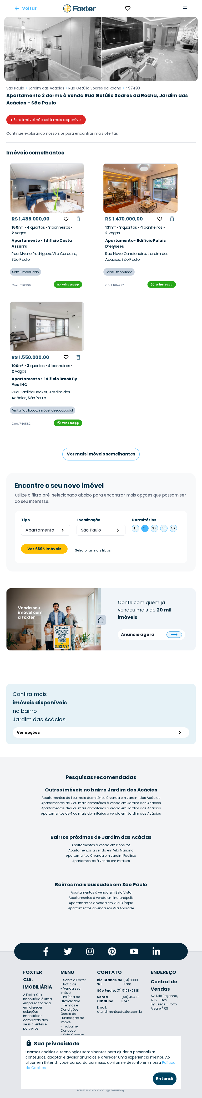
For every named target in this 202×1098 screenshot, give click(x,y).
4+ (164, 528)
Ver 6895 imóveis (44, 548)
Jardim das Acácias (46, 88)
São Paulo (15, 88)
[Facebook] (45, 951)
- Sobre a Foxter (72, 980)
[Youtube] (134, 951)
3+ (154, 528)
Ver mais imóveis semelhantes (101, 454)
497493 (132, 88)
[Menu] (185, 8)
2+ (145, 528)
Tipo (25, 520)
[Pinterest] (112, 951)
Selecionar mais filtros (93, 550)
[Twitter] (67, 951)
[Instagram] (89, 951)
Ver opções (28, 732)
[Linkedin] (156, 951)
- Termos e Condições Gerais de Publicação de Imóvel (72, 1013)
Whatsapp (70, 284)
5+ (173, 528)
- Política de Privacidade (70, 999)
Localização (88, 520)
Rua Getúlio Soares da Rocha (94, 88)
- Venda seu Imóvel (70, 990)
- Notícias (68, 984)
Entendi (164, 1079)
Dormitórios (144, 520)
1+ (135, 528)
